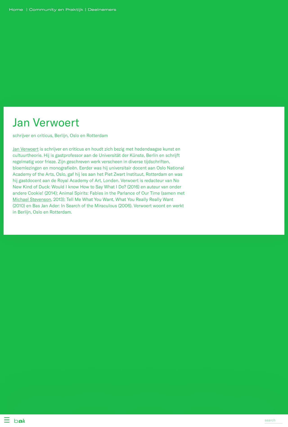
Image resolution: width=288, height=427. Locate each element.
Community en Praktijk (56, 9)
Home (16, 9)
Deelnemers (102, 9)
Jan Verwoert (25, 148)
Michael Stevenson (32, 199)
